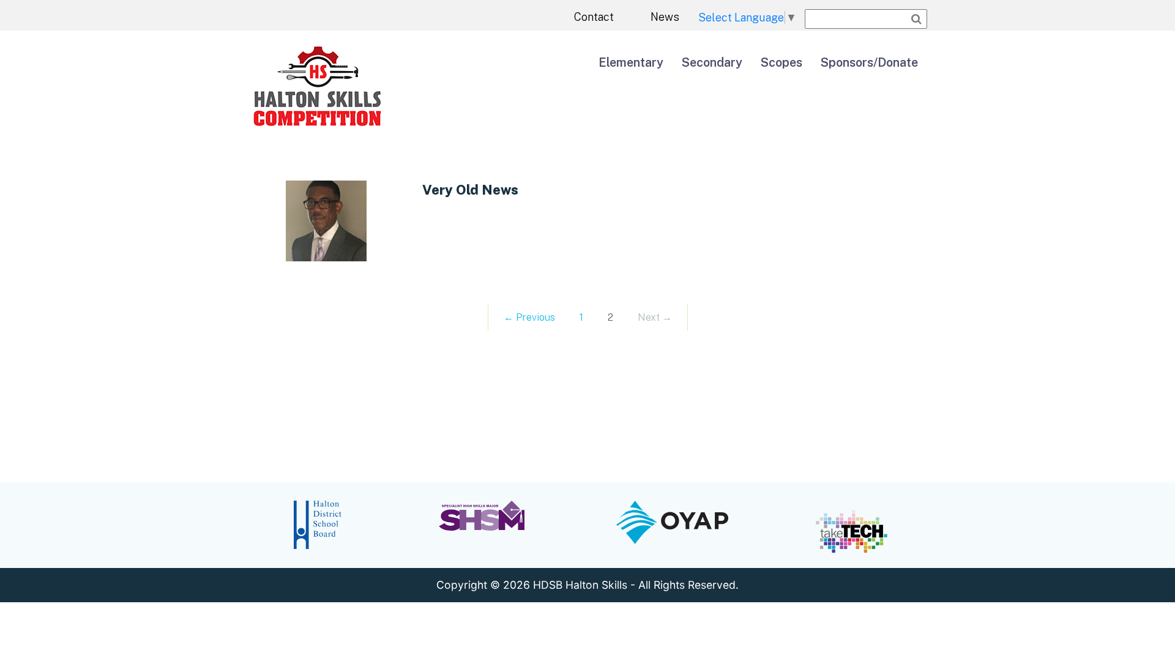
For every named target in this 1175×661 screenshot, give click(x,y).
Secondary (712, 62)
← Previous (529, 317)
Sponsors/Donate (869, 62)
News (665, 16)
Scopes (781, 62)
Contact (594, 16)
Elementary (631, 62)
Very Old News (470, 190)
